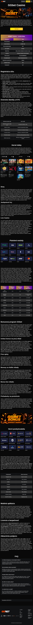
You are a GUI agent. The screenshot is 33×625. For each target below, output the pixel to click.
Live (11, 156)
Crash (20, 156)
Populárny (3, 156)
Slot (28, 156)
